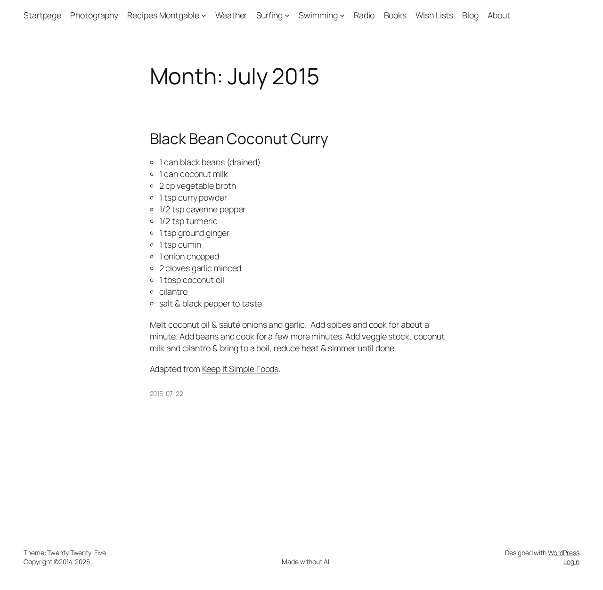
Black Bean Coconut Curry (239, 138)
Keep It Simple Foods (240, 368)
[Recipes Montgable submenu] (203, 15)
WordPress (563, 552)
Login (571, 561)
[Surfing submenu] (287, 15)
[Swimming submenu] (342, 15)
